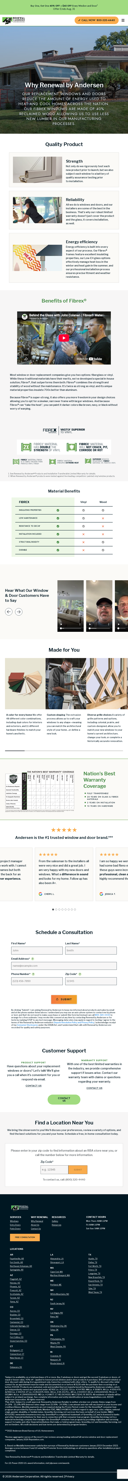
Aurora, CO (15, 1311)
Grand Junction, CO (18, 1341)
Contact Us (34, 1085)
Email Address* (20, 958)
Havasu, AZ (15, 1283)
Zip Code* (71, 974)
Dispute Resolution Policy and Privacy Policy (74, 1022)
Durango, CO (15, 1333)
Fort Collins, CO (16, 1337)
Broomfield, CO (16, 1318)
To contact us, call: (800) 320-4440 (64, 1179)
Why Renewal (37, 1221)
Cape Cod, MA (56, 1272)
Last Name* (72, 943)
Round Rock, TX (95, 1281)
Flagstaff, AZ (16, 1279)
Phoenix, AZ (15, 1286)
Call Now (98, 20)
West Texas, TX (95, 1292)
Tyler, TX (92, 1288)
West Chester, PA (58, 1346)
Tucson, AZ (15, 1298)
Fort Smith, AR (16, 1262)
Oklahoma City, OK (58, 1326)
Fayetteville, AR (17, 1258)
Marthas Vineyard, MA (60, 1275)
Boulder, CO (15, 1315)
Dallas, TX (92, 1262)
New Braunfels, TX (96, 1277)
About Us (35, 1225)
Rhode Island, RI (57, 1363)
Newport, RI (55, 1360)
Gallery (55, 1221)
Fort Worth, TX (94, 1266)
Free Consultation (25, 1237)
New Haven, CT (16, 1358)
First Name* (18, 943)
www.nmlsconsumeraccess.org (30, 1414)
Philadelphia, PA (57, 1339)
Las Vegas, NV (56, 1313)
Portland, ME (56, 1285)
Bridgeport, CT (16, 1350)
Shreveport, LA (57, 1262)
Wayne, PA (55, 1343)
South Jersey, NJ (57, 1303)
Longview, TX (94, 1273)
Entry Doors (15, 1225)
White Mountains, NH (59, 1294)
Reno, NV (54, 1316)
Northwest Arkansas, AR (21, 1266)
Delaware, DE (16, 1367)
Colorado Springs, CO (19, 1326)
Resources (56, 1225)
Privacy (69, 1476)
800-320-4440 (102, 1015)
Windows (14, 1221)
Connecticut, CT (17, 1354)
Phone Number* (20, 974)
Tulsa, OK (54, 1330)
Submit (66, 999)
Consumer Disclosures (27, 1025)
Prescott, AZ (15, 1290)
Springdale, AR (16, 1270)
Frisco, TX (92, 1270)
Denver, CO (15, 1330)
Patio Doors (15, 1229)
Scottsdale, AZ (16, 1294)
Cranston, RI (55, 1356)
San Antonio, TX (95, 1285)
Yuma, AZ (14, 1301)
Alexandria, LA (57, 1258)
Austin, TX (92, 1258)
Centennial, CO (16, 1322)
